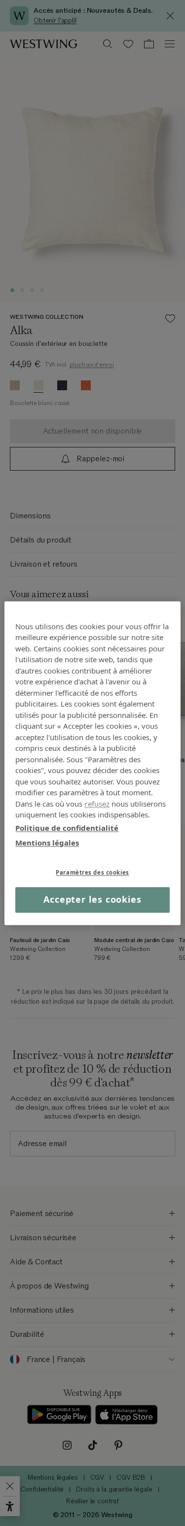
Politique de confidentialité (66, 828)
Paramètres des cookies (92, 872)
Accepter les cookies (92, 900)
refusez (97, 804)
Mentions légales (47, 843)
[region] (92, 763)
